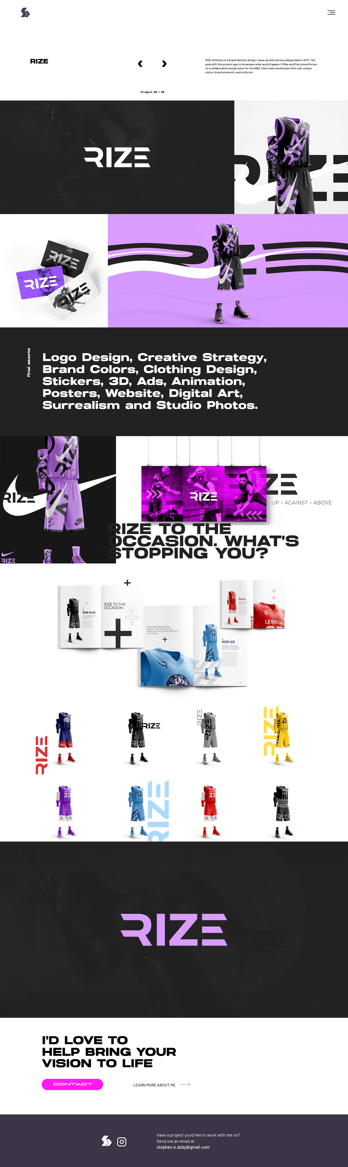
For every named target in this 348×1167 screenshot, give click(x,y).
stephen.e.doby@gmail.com (183, 1147)
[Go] (140, 64)
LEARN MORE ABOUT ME (154, 1084)
